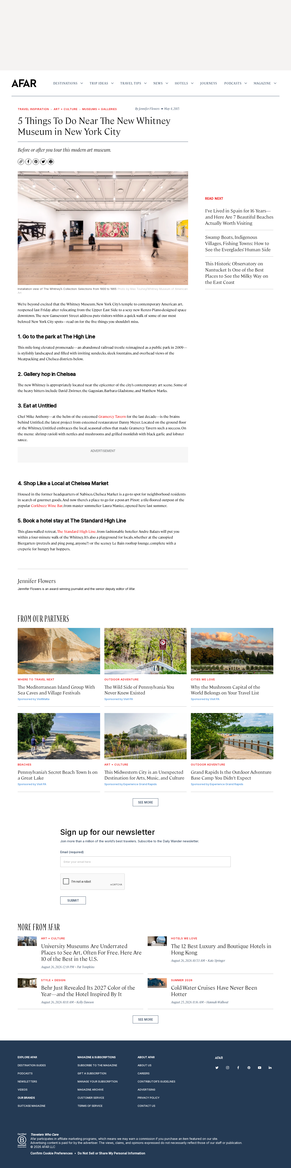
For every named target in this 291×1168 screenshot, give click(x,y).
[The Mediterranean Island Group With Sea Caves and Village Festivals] (59, 651)
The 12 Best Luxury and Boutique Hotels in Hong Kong (221, 949)
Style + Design (53, 980)
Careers (144, 1073)
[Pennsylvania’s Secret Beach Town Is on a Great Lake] (59, 736)
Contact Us (146, 1105)
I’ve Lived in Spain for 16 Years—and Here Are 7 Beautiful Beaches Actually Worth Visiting (239, 216)
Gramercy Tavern (112, 416)
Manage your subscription (98, 1081)
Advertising (146, 1089)
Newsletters (27, 1081)
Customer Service (91, 1097)
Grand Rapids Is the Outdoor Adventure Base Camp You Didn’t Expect (231, 775)
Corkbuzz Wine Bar (46, 505)
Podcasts (233, 83)
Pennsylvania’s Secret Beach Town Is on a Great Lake (58, 775)
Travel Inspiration (33, 109)
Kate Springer (216, 960)
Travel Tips (130, 83)
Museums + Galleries (99, 109)
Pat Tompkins (85, 967)
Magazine (262, 83)
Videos (22, 1089)
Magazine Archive (91, 1089)
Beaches (25, 764)
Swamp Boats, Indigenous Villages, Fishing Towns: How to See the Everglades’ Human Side (238, 243)
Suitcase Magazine (31, 1105)
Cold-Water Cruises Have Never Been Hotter (214, 990)
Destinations (65, 83)
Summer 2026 (182, 980)
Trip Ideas (99, 83)
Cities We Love (203, 679)
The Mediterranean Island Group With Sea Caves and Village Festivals (56, 690)
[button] (51, 1153)
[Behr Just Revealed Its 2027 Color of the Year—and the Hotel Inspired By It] (27, 983)
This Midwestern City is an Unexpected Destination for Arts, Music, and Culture (144, 775)
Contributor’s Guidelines (156, 1081)
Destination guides (32, 1065)
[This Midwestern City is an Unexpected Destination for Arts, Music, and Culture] (145, 736)
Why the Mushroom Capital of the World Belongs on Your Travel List (225, 690)
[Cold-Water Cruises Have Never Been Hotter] (157, 983)
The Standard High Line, (76, 531)
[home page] (24, 83)
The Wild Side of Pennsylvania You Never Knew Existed (139, 690)
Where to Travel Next (36, 679)
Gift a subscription (92, 1073)
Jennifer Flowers (37, 580)
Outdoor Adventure (121, 679)
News (158, 83)
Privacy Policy (149, 1097)
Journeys (208, 83)
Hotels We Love (184, 938)
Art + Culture (66, 109)
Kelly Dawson (85, 1002)
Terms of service (90, 1105)
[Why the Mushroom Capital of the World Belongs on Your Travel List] (232, 651)
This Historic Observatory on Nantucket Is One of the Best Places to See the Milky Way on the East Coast (236, 272)
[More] (82, 83)
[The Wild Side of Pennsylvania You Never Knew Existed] (145, 651)
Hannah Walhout (217, 1002)
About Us (144, 1065)
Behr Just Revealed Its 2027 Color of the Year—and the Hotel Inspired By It (88, 990)
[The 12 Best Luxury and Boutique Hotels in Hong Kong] (157, 941)
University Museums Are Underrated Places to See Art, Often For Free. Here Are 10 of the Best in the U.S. (91, 952)
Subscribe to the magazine (97, 1065)
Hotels (181, 83)
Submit (73, 900)
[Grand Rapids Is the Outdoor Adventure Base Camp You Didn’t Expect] (232, 736)
